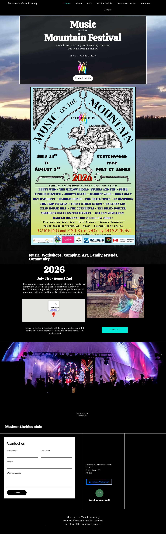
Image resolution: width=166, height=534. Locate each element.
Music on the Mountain (23, 426)
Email (10, 462)
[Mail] (99, 493)
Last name (45, 450)
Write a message (14, 473)
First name (12, 450)
